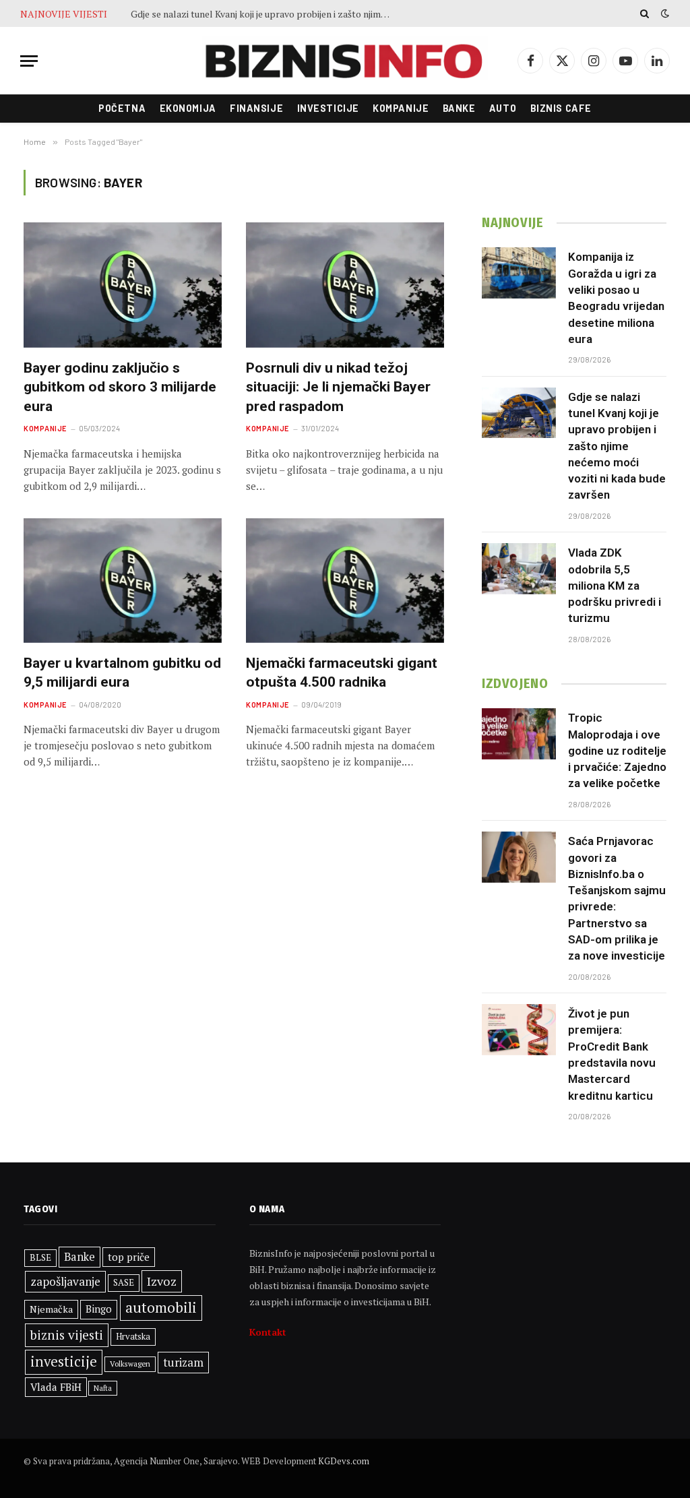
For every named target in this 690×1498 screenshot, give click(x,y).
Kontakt (267, 1331)
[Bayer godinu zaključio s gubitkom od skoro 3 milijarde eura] (123, 284)
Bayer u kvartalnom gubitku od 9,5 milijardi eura (122, 673)
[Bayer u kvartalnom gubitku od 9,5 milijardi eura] (123, 580)
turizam (183, 1362)
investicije (63, 1361)
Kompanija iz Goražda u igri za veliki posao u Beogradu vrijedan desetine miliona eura (616, 297)
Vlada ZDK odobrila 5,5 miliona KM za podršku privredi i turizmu (614, 585)
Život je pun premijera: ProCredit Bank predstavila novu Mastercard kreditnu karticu (612, 1054)
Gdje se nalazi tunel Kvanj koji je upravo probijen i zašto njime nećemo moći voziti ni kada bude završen (265, 14)
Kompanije (401, 108)
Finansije (256, 108)
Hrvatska (133, 1336)
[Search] (644, 13)
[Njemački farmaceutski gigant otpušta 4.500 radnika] (345, 580)
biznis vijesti (66, 1335)
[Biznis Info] (344, 61)
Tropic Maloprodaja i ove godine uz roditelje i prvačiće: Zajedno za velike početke (617, 750)
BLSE (40, 1257)
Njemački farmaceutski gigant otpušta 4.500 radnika (341, 673)
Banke (459, 108)
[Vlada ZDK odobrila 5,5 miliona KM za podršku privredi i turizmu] (519, 568)
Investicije (328, 108)
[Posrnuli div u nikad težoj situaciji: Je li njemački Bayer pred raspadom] (345, 284)
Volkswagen (130, 1364)
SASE (123, 1282)
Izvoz (162, 1281)
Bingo (99, 1309)
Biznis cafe (561, 108)
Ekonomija (188, 108)
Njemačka (51, 1309)
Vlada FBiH (56, 1387)
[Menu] (29, 61)
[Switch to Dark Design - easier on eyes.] (664, 13)
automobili (161, 1307)
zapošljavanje (65, 1281)
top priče (129, 1256)
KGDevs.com (343, 1461)
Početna (122, 108)
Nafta (103, 1388)
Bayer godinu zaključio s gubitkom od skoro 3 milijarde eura (120, 387)
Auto (502, 108)
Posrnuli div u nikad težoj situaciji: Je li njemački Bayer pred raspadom (338, 387)
